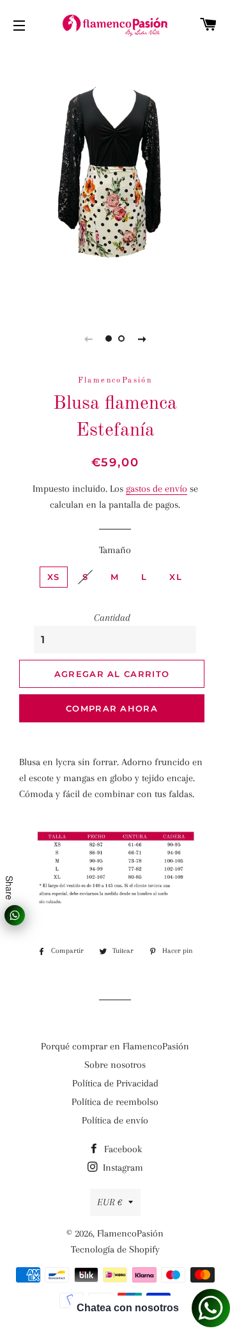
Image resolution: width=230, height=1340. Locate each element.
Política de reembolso (115, 1102)
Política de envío (115, 1120)
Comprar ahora (112, 708)
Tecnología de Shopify (115, 1249)
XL (175, 577)
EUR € (109, 1202)
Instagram (121, 1167)
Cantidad (112, 617)
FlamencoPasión (130, 1233)
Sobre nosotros (115, 1064)
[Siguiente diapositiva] (142, 338)
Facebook (122, 1149)
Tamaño (115, 550)
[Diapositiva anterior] (88, 338)
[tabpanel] (115, 178)
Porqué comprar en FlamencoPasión (115, 1046)
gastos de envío (156, 488)
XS (53, 577)
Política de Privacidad (115, 1083)
